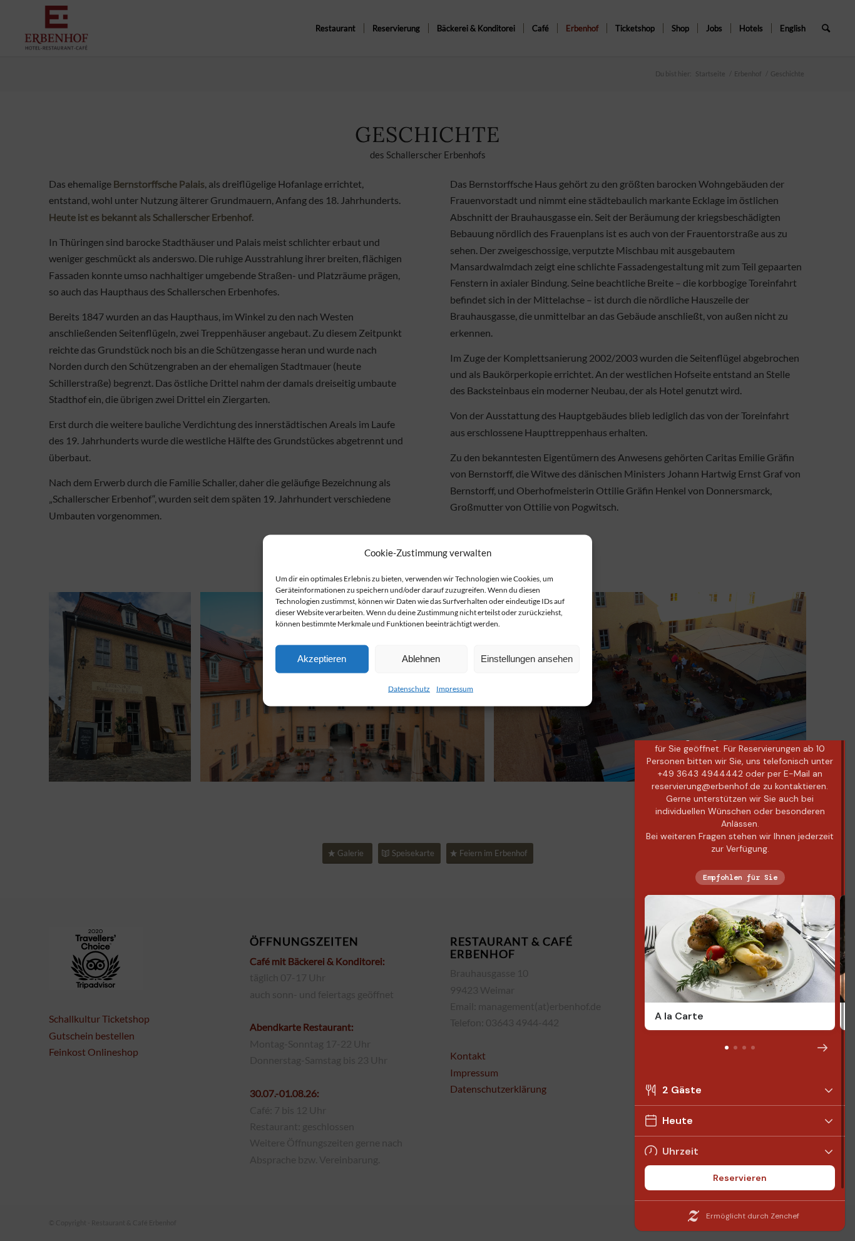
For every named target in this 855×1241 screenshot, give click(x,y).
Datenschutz (409, 688)
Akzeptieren (321, 658)
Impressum (454, 688)
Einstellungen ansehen (527, 658)
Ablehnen (421, 658)
